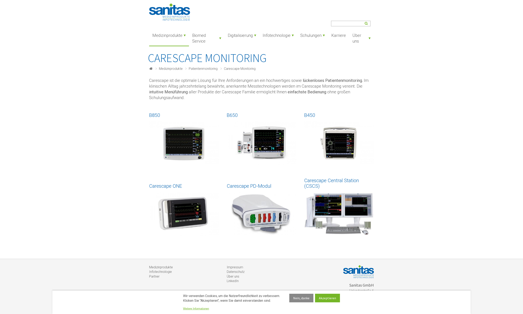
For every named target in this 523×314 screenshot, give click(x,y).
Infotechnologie (277, 35)
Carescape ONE (165, 186)
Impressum (235, 267)
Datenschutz (236, 272)
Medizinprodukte (167, 35)
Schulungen (311, 35)
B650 (232, 115)
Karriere (338, 35)
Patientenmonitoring (203, 69)
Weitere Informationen (196, 308)
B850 (154, 115)
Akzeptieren (327, 298)
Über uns (356, 38)
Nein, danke (301, 298)
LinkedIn (233, 281)
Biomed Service (199, 38)
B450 (309, 115)
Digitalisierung (240, 35)
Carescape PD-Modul (249, 186)
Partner (154, 276)
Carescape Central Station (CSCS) (331, 183)
